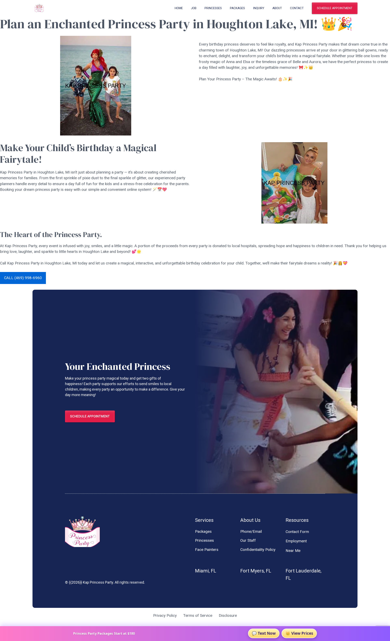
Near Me (293, 550)
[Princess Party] (39, 8)
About (277, 8)
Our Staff (248, 540)
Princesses (213, 8)
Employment (296, 541)
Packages (237, 8)
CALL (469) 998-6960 (23, 277)
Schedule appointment (334, 8)
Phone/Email (251, 531)
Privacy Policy (165, 615)
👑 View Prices (299, 633)
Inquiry (258, 8)
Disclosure (228, 615)
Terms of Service (197, 615)
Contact (297, 8)
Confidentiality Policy (257, 549)
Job (193, 8)
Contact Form (297, 531)
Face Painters (206, 549)
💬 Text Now (264, 633)
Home (179, 8)
